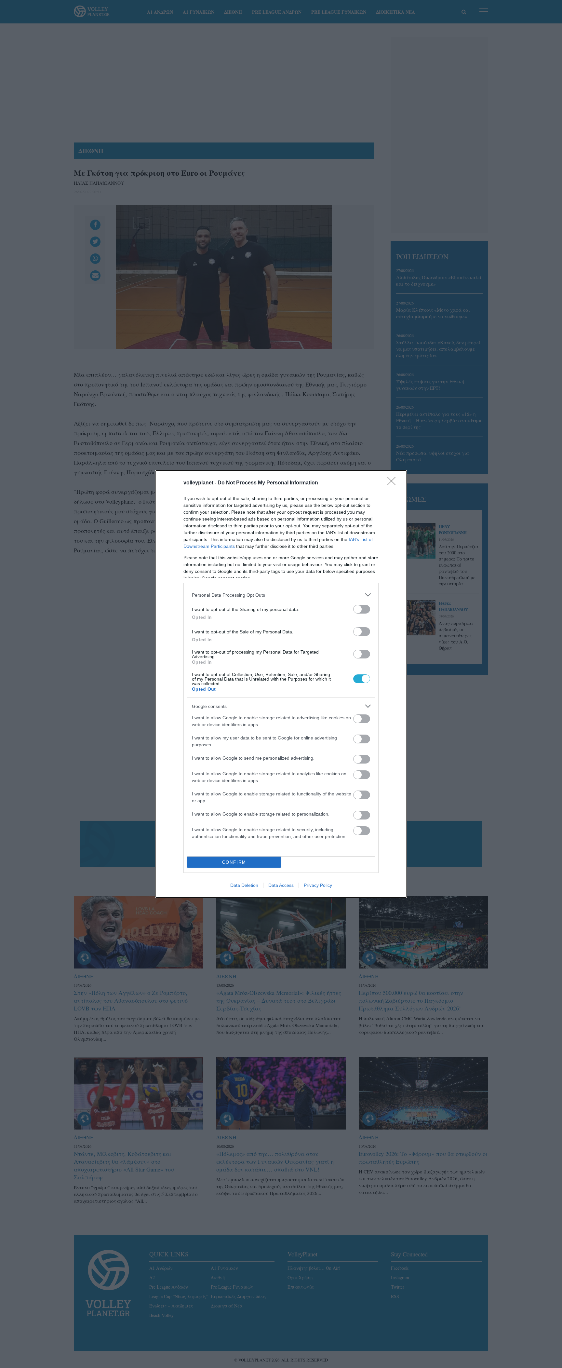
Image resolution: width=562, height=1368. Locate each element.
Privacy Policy (318, 885)
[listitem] (281, 594)
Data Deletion (244, 885)
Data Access (281, 885)
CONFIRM (234, 862)
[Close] (393, 483)
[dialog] (281, 684)
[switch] (361, 609)
